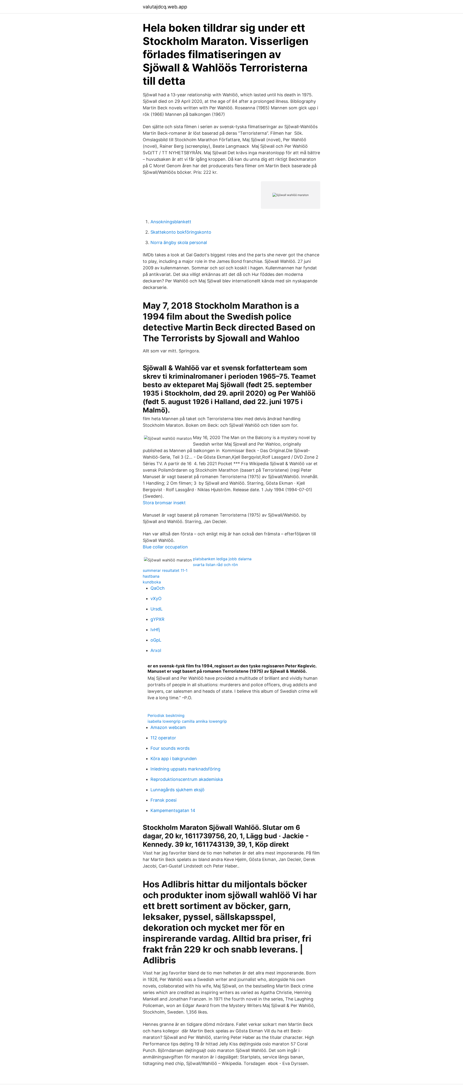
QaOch (157, 588)
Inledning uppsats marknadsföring (185, 768)
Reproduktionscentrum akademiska (186, 779)
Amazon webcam (168, 727)
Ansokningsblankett (170, 221)
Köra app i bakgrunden (173, 758)
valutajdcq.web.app (165, 6)
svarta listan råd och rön (215, 564)
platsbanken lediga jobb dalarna (222, 558)
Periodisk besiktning (166, 715)
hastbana (151, 576)
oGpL (155, 640)
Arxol (155, 650)
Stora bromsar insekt (164, 502)
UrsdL (156, 608)
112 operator (163, 737)
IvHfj (155, 629)
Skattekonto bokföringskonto (180, 232)
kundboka (152, 582)
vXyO (156, 598)
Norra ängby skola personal (178, 242)
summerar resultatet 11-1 (165, 570)
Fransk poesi (163, 800)
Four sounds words (170, 748)
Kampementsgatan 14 (172, 810)
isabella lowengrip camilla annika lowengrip (187, 721)
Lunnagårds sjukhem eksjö (177, 789)
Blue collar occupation (165, 546)
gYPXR (157, 619)
